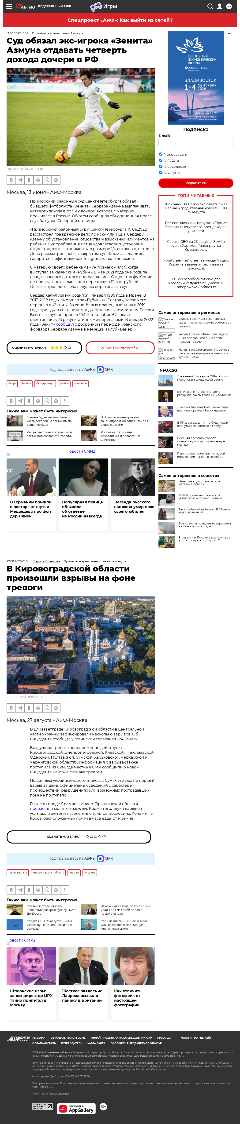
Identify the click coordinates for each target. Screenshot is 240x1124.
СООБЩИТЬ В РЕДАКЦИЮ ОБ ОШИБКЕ (136, 1043)
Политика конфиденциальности (52, 1093)
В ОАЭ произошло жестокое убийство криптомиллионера (200, 497)
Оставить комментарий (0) (120, 347)
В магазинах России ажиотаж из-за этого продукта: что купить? (204, 539)
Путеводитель (71, 1043)
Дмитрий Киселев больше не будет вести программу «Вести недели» (203, 409)
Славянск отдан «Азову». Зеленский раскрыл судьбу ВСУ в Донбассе (51, 909)
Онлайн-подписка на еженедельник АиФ (121, 1037)
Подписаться (196, 183)
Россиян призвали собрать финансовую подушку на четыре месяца (201, 441)
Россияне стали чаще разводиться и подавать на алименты (120, 435)
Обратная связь (44, 1043)
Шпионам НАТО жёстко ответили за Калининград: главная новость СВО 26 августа (196, 208)
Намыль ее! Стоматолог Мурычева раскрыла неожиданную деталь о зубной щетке (204, 353)
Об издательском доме (68, 1037)
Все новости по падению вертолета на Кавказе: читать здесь (205, 525)
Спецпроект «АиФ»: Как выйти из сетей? (120, 20)
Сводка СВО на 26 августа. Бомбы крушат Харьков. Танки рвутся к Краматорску (196, 246)
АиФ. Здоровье (175, 166)
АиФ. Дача (171, 160)
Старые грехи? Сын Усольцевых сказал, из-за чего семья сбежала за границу (205, 322)
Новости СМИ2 (80, 451)
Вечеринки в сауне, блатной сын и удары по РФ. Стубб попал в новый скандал (126, 909)
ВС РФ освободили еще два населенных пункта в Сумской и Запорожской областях (196, 283)
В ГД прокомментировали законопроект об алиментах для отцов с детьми (124, 420)
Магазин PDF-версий (196, 1037)
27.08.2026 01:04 (18, 561)
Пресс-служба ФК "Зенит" (25, 169)
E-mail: (164, 136)
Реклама (38, 1037)
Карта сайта (96, 1043)
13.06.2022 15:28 (17, 33)
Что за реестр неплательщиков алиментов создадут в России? (49, 434)
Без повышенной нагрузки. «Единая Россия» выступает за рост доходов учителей (196, 227)
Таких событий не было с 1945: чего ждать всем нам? (204, 511)
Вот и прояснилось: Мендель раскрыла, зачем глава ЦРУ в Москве (204, 393)
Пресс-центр (166, 1037)
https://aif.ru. (46, 1086)
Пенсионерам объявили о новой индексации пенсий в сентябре (201, 455)
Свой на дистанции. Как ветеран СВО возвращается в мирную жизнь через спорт (124, 924)
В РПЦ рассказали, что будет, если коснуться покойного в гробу (202, 424)
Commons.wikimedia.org (25, 696)
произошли (41, 808)
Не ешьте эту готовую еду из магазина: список (199, 483)
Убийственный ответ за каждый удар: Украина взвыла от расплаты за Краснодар (196, 264)
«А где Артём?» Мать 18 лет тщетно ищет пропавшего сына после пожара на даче (204, 337)
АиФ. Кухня (172, 173)
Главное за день (175, 154)
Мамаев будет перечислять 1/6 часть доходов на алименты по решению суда (49, 420)
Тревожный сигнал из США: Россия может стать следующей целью (203, 378)
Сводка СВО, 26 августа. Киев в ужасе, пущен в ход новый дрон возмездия (50, 924)
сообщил (65, 324)
